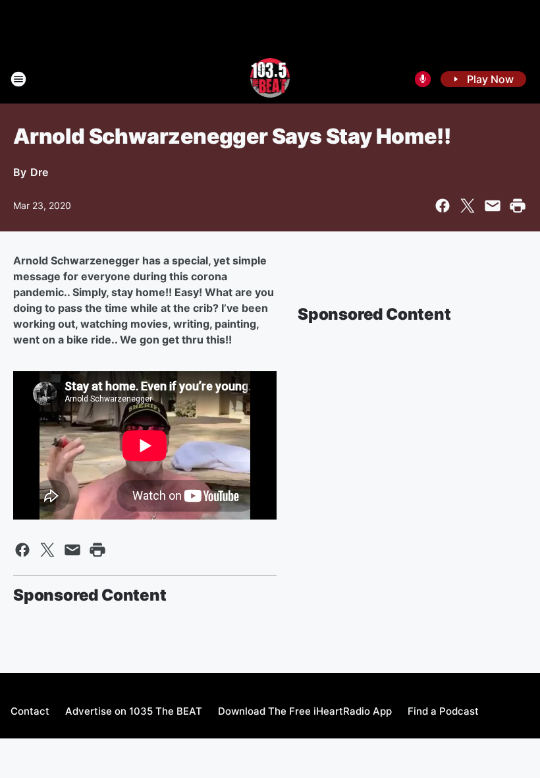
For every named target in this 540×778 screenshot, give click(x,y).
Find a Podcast (443, 711)
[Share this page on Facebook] (442, 205)
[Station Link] (270, 79)
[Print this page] (517, 205)
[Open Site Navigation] (18, 79)
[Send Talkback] (423, 79)
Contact (30, 711)
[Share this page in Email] (492, 205)
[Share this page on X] (467, 205)
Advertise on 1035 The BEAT (133, 711)
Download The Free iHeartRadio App (305, 711)
